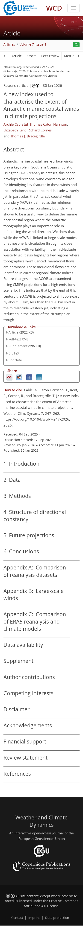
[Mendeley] (9, 377)
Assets (31, 56)
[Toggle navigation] (73, 8)
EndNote (15, 360)
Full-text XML (18, 339)
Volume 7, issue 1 (33, 44)
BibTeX (14, 353)
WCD (54, 8)
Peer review (50, 56)
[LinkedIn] (39, 377)
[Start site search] (76, 44)
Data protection (57, 918)
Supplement (18, 346)
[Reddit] (19, 377)
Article (17, 56)
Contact (17, 918)
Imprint (34, 918)
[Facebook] (29, 377)
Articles (9, 44)
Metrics (70, 56)
